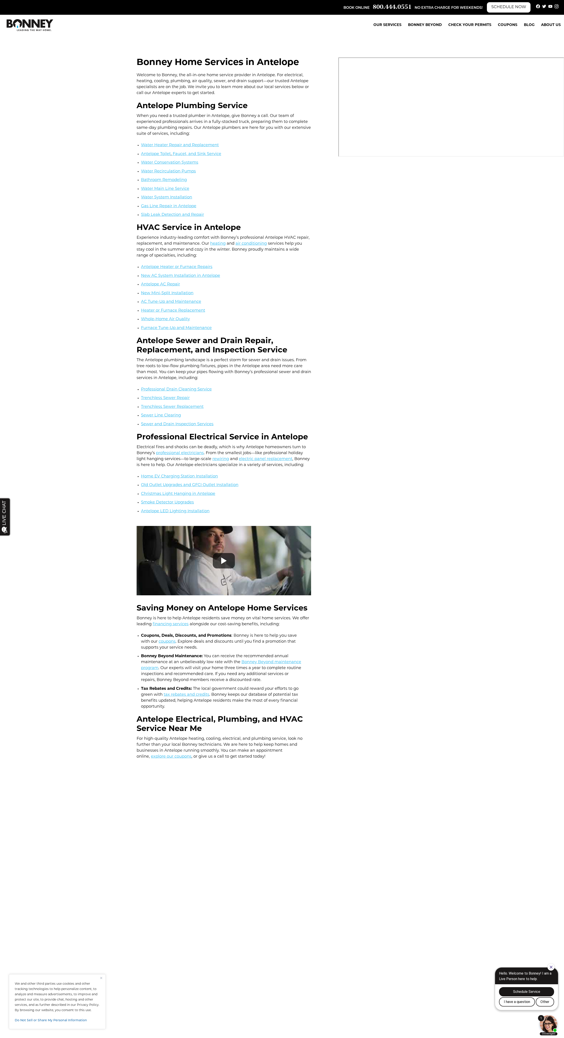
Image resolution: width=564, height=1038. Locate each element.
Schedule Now (508, 7)
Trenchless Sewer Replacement (172, 407)
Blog (529, 25)
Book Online (356, 8)
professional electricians (180, 453)
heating (218, 244)
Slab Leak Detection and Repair (172, 215)
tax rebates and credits (186, 695)
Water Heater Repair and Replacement (180, 145)
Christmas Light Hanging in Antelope (178, 494)
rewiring (220, 459)
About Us (551, 25)
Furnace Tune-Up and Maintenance (176, 328)
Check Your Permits (469, 25)
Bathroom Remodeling (164, 180)
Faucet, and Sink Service (196, 154)
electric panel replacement (265, 459)
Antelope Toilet (156, 154)
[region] (57, 1001)
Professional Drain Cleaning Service (176, 390)
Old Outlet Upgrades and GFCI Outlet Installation (189, 485)
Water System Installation (166, 198)
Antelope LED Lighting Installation (175, 511)
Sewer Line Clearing (161, 416)
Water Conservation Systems (169, 163)
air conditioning (251, 244)
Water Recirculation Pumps (168, 172)
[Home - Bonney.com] (30, 25)
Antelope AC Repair (160, 285)
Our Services (387, 25)
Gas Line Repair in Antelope (168, 206)
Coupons (507, 25)
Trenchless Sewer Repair (165, 398)
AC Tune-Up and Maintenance (171, 302)
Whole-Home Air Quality (165, 319)
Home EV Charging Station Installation (179, 477)
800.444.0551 (392, 7)
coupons (167, 642)
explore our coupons (171, 757)
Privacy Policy (88, 1005)
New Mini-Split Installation (167, 293)
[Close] (101, 978)
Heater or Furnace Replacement (173, 311)
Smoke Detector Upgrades (167, 503)
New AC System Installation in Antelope (180, 276)
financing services (171, 624)
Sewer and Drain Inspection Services (177, 424)
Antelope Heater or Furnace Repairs (176, 267)
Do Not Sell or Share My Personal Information (51, 1020)
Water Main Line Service (165, 189)
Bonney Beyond (425, 25)
